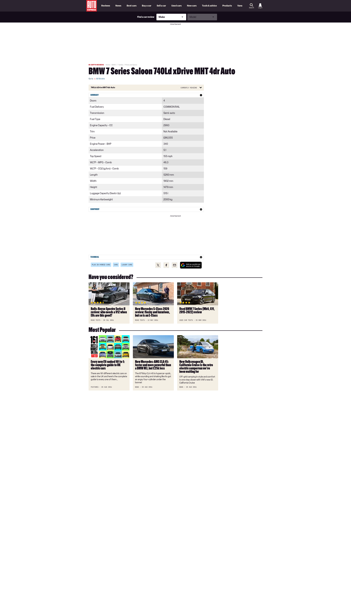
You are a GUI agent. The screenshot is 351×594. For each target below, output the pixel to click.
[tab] (146, 95)
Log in (260, 8)
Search (251, 8)
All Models (100, 79)
